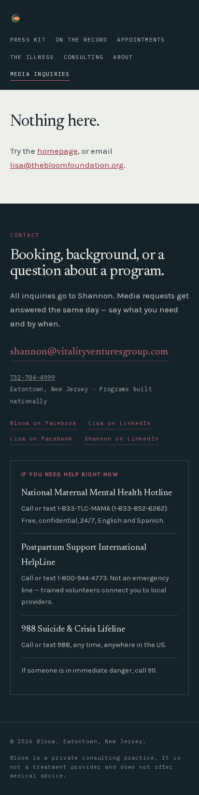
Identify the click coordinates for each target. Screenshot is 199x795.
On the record (81, 39)
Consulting (84, 56)
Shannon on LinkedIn (122, 438)
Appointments (141, 39)
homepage (57, 151)
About (123, 56)
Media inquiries (40, 73)
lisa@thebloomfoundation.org (67, 165)
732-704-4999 (32, 377)
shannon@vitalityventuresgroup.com (89, 352)
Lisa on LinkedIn (119, 423)
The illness (32, 56)
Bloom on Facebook (43, 423)
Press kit (28, 39)
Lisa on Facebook (41, 438)
